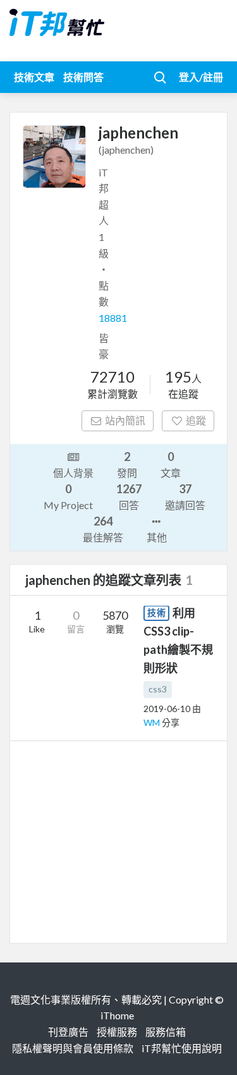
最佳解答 (103, 528)
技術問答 (83, 77)
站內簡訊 (125, 420)
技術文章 (34, 77)
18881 (113, 318)
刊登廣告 (68, 1032)
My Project (68, 496)
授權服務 (117, 1032)
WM (152, 722)
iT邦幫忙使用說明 (182, 1048)
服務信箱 (165, 1032)
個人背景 (73, 473)
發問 (127, 464)
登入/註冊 (201, 77)
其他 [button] (157, 537)
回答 (129, 496)
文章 (171, 464)
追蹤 (196, 420)
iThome (117, 1015)
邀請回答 (185, 496)
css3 (158, 689)
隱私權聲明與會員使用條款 (72, 1048)
